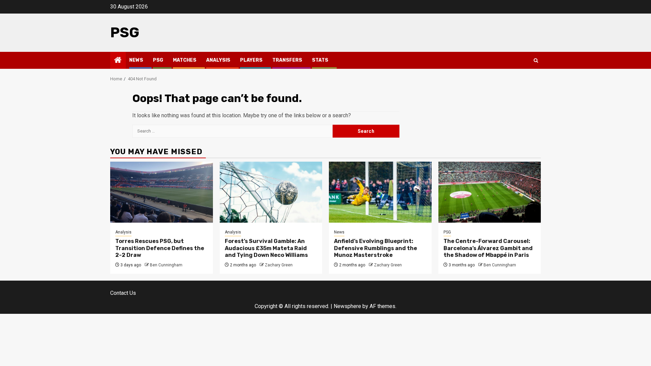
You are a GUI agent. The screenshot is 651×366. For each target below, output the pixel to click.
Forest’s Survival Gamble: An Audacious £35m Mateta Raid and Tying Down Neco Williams (266, 248)
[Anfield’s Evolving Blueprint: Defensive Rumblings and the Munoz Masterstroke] (380, 192)
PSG (124, 32)
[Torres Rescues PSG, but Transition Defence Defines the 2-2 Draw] (161, 192)
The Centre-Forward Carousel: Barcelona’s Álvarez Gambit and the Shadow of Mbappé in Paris (488, 248)
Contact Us (123, 293)
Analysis (218, 60)
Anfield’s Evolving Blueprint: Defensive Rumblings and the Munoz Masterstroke (375, 248)
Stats (320, 60)
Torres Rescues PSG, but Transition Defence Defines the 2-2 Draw (159, 248)
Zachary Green (279, 265)
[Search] (536, 60)
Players (251, 60)
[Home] (118, 60)
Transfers (287, 60)
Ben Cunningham (166, 265)
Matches (184, 60)
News (136, 60)
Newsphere (347, 306)
